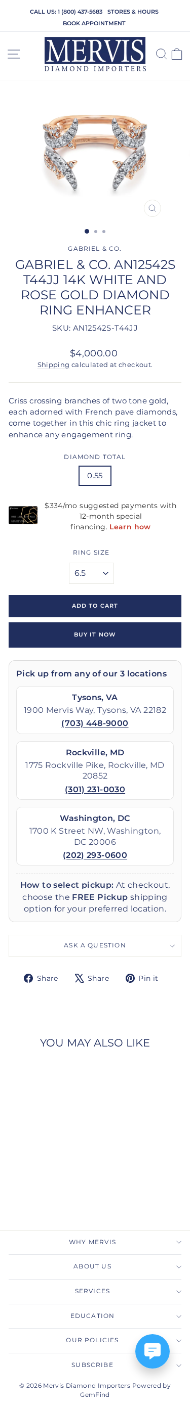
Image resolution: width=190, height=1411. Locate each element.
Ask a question (95, 945)
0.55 (94, 475)
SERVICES (92, 1291)
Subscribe (92, 1365)
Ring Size (91, 552)
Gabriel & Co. (95, 248)
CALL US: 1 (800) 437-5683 (66, 11)
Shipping (53, 365)
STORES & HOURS (133, 11)
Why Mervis (92, 1242)
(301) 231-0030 (95, 789)
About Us (92, 1266)
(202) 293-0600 (95, 855)
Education (92, 1315)
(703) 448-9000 (94, 723)
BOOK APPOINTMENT (94, 23)
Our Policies (92, 1340)
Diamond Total (95, 457)
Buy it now (95, 634)
